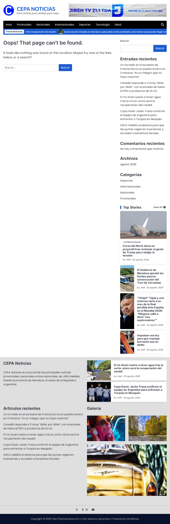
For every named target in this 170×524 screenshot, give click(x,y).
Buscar (124, 41)
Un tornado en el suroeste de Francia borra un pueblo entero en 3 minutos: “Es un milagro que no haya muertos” (142, 71)
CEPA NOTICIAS (36, 8)
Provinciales (24, 24)
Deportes (85, 24)
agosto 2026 (128, 164)
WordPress (133, 519)
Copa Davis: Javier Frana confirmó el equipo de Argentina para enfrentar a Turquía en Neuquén (142, 115)
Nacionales (43, 24)
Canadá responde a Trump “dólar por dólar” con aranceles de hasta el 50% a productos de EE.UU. (142, 87)
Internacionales (64, 24)
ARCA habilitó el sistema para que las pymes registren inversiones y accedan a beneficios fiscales (142, 129)
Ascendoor (104, 519)
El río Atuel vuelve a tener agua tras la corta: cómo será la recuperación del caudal (140, 101)
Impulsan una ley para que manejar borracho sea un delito (148, 340)
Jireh (128, 259)
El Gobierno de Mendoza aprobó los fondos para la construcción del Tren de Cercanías (150, 276)
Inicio (9, 24)
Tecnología (103, 24)
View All (157, 207)
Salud (118, 24)
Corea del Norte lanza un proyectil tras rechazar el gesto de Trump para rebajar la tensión (143, 250)
